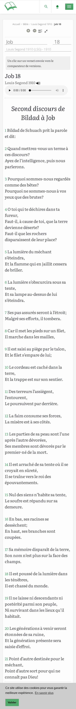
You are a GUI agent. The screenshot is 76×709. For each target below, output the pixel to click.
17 (6, 549)
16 (6, 519)
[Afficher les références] (40, 32)
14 (6, 464)
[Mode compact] (46, 32)
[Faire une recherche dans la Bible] (46, 6)
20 (7, 628)
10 (6, 367)
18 (6, 573)
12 (6, 415)
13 (6, 434)
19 (6, 598)
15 (6, 494)
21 (6, 658)
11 (6, 391)
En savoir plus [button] (44, 692)
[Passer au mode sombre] (57, 6)
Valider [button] (12, 702)
